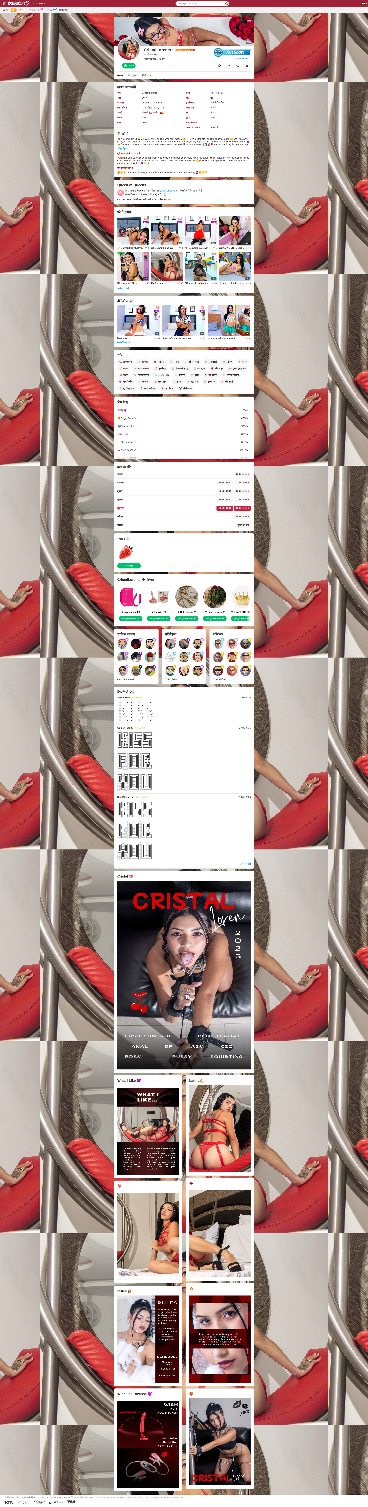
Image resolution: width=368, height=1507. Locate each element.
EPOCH (47, 1497)
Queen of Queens (168, 190)
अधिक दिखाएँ (122, 148)
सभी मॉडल (6, 10)
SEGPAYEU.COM (59, 1497)
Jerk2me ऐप (64, 10)
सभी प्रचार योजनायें (35, 10)
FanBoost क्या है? (243, 58)
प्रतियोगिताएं (48, 10)
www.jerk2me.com (32, 1497)
